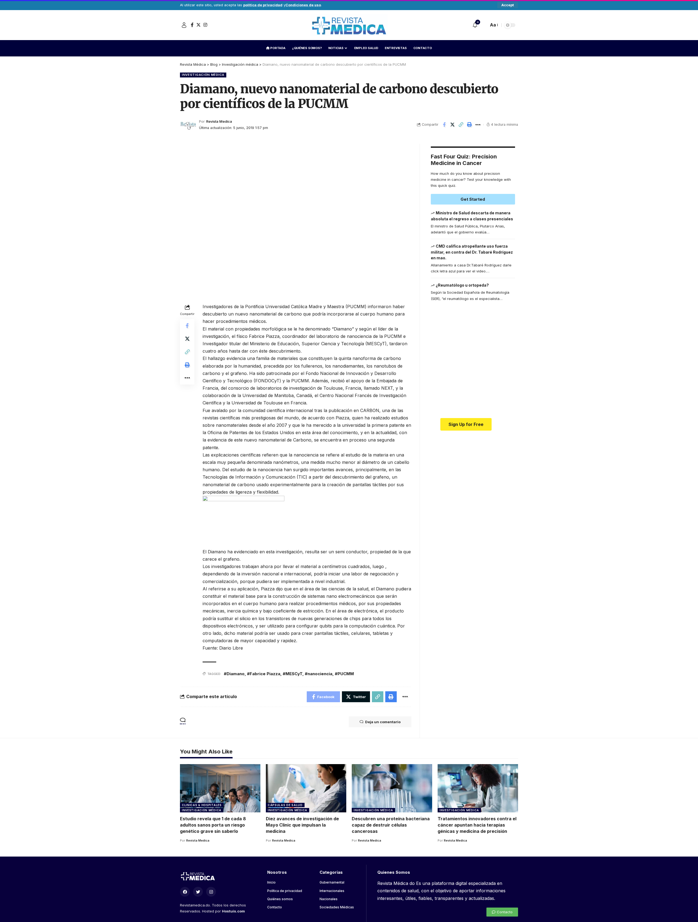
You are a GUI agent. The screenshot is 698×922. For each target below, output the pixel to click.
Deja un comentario (383, 722)
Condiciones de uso (303, 5)
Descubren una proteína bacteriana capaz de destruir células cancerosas (391, 825)
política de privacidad (262, 5)
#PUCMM (344, 673)
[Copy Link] (461, 124)
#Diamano (234, 673)
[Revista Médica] (349, 25)
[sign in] (184, 25)
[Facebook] (192, 25)
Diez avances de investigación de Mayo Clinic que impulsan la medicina (302, 825)
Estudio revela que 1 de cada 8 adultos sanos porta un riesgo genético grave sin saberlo (213, 825)
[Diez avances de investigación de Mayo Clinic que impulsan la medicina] (306, 788)
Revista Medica (219, 121)
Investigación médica (203, 75)
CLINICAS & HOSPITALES (202, 805)
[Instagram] (205, 25)
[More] (478, 124)
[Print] (469, 124)
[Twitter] (198, 25)
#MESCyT (292, 673)
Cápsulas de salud (285, 805)
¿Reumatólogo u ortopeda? (462, 285)
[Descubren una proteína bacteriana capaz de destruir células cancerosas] (392, 788)
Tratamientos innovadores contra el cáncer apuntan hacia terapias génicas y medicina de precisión (477, 825)
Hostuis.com (233, 911)
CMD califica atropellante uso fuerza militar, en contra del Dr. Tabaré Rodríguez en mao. (472, 252)
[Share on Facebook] (444, 124)
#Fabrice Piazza (263, 673)
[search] (483, 25)
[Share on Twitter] (452, 124)
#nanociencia (318, 673)
